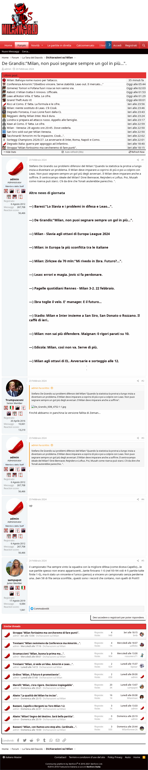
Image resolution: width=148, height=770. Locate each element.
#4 (143, 499)
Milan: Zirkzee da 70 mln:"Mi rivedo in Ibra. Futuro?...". (78, 261)
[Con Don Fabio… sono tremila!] (23, 191)
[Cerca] (143, 45)
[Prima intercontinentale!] (20, 197)
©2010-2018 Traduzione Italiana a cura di (74, 766)
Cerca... (26, 51)
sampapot (14, 580)
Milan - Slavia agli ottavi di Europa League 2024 (72, 234)
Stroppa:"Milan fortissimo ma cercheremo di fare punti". (46, 632)
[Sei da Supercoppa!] (9, 197)
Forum (22, 45)
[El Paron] (12, 191)
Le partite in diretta (59, 45)
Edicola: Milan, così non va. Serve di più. (66, 347)
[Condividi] (138, 160)
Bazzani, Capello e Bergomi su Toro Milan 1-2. (39, 706)
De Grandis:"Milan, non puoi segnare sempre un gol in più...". (83, 220)
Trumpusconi (14, 400)
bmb (135, 635)
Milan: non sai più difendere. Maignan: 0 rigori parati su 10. (81, 334)
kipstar (134, 666)
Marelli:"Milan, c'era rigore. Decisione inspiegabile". (43, 685)
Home (8, 45)
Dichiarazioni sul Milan (47, 635)
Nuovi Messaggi (10, 51)
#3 (143, 438)
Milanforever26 (130, 729)
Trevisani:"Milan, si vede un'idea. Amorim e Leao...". (43, 664)
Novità (35, 45)
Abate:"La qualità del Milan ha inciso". (35, 695)
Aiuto (128, 757)
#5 (143, 560)
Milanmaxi (132, 698)
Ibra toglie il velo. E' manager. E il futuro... (68, 302)
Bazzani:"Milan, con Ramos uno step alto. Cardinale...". (45, 727)
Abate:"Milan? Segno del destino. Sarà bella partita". (43, 716)
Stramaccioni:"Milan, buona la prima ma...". (38, 653)
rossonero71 (131, 656)
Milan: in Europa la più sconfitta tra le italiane (71, 247)
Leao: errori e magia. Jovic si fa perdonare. (68, 274)
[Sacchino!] (15, 197)
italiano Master (13, 757)
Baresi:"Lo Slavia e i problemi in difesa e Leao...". (73, 206)
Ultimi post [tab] (10, 75)
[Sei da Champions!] (17, 191)
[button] (42, 45)
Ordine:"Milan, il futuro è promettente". (36, 674)
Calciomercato (85, 45)
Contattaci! (60, 757)
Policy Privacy (115, 757)
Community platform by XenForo (74, 763)
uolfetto (134, 645)
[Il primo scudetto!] (12, 408)
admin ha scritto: (40, 388)
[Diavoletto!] (6, 191)
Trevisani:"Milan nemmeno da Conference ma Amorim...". (47, 643)
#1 (143, 159)
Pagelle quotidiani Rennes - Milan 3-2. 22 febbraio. (74, 288)
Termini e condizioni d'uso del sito (87, 757)
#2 (143, 380)
